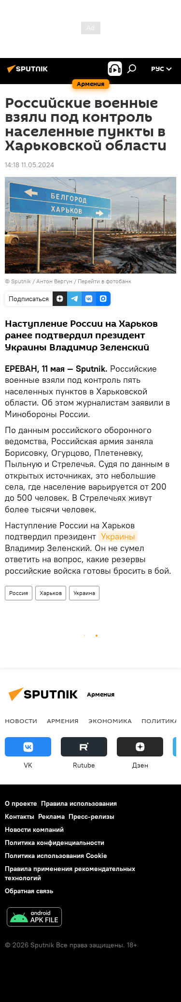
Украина (84, 592)
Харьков (51, 592)
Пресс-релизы (91, 816)
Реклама (51, 816)
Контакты (19, 816)
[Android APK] (34, 918)
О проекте (21, 803)
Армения (63, 720)
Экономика (110, 720)
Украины (118, 536)
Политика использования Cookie (56, 855)
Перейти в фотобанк (104, 281)
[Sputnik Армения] (29, 72)
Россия (18, 592)
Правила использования (79, 803)
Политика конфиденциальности (54, 842)
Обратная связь (29, 890)
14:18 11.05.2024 (29, 164)
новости (21, 720)
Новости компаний (34, 829)
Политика (160, 720)
